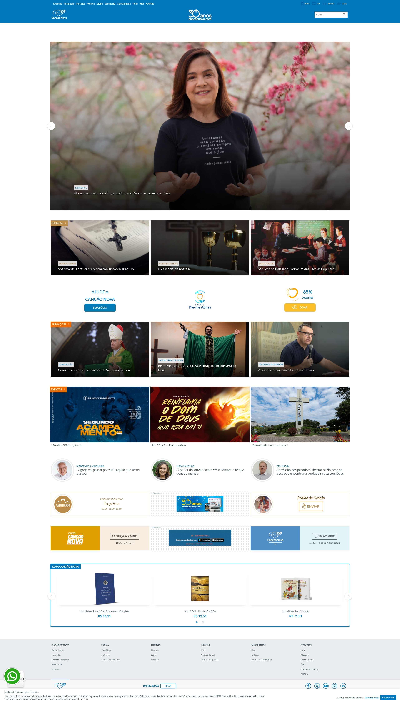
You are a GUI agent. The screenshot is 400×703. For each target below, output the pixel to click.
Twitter (317, 686)
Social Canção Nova (111, 659)
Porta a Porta (307, 659)
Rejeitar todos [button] (372, 697)
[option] (200, 126)
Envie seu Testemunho (261, 659)
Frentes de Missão (60, 659)
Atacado (305, 655)
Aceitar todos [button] (388, 697)
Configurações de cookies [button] (350, 697)
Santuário (110, 3)
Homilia (155, 659)
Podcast (255, 655)
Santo (154, 655)
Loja (303, 650)
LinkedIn (343, 686)
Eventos (56, 389)
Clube (100, 3)
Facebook (308, 686)
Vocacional (57, 664)
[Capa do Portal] (200, 14)
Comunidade (124, 3)
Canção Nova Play (309, 669)
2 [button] (203, 622)
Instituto (105, 655)
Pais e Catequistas (209, 659)
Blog (253, 650)
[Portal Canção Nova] (59, 15)
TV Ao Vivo (326, 536)
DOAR (304, 307)
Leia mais (83, 699)
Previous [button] (51, 126)
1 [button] (197, 622)
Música (91, 3)
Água (303, 664)
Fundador (56, 655)
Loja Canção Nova (65, 566)
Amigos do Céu (208, 655)
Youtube (325, 686)
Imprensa (56, 669)
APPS (307, 4)
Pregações (59, 324)
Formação (69, 3)
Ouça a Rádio (126, 536)
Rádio (331, 4)
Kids (203, 650)
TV (318, 4)
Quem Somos (58, 650)
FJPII (135, 3)
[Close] (23, 679)
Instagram (334, 686)
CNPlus (304, 674)
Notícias (80, 3)
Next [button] (349, 126)
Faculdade (106, 650)
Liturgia (57, 223)
